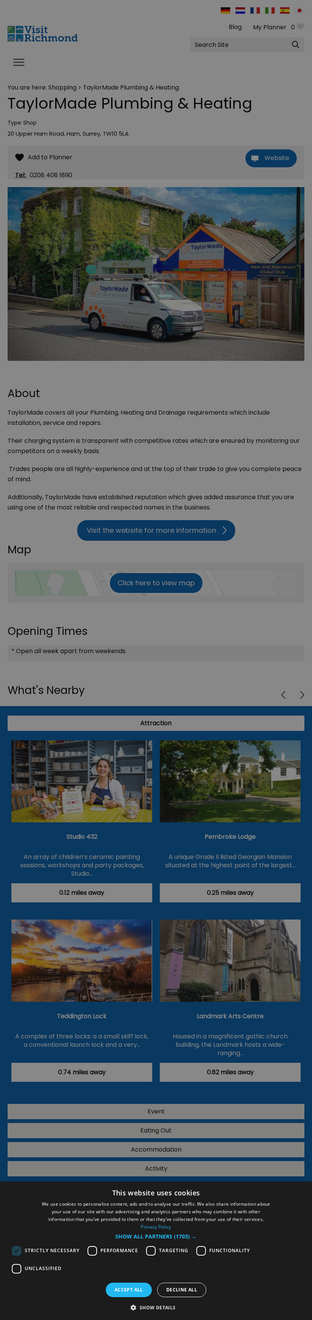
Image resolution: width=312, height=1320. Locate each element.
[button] (156, 1236)
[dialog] (156, 1251)
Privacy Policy (156, 1227)
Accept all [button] (129, 1289)
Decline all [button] (181, 1289)
